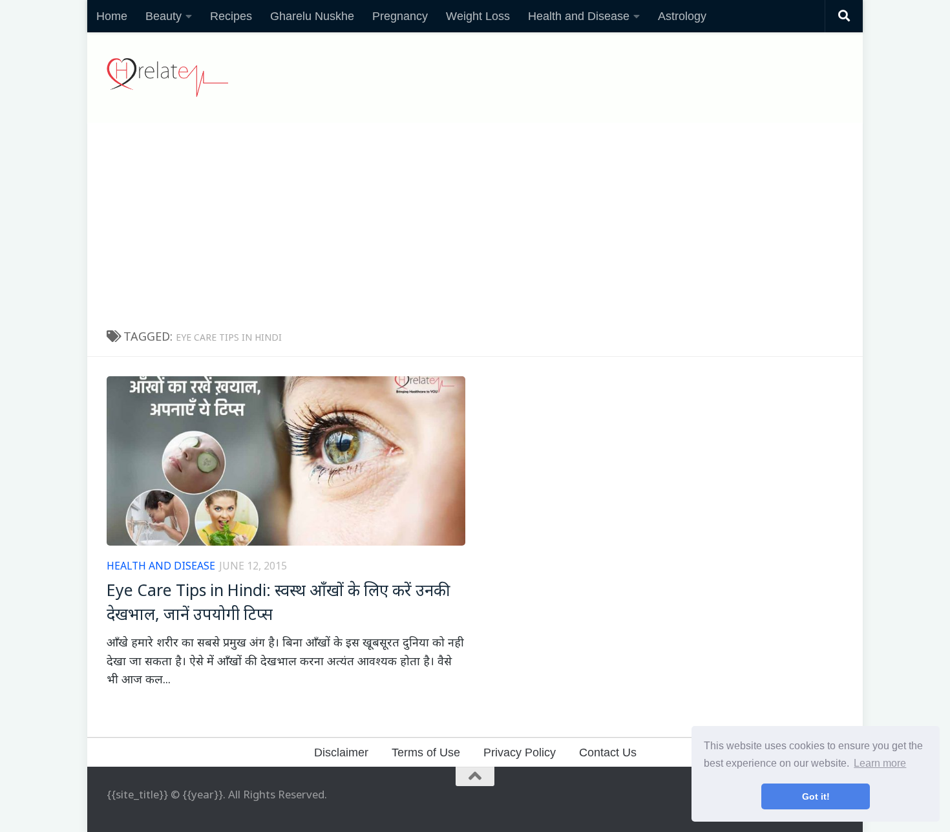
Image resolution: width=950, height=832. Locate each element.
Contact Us (608, 752)
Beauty (163, 16)
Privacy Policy (519, 752)
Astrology (682, 16)
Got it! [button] (816, 796)
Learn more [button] (880, 763)
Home (111, 16)
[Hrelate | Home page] (167, 77)
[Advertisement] (475, 219)
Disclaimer (341, 752)
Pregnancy (400, 16)
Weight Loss (478, 16)
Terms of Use (426, 752)
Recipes (231, 16)
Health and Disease (578, 16)
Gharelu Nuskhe (312, 16)
